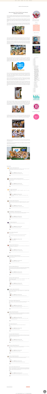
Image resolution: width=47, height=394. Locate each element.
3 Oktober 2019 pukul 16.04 (18, 205)
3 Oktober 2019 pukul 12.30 (15, 266)
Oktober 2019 (35, 67)
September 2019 (36, 68)
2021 (34, 63)
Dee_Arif (10, 232)
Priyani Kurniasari (11, 300)
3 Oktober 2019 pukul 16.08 (18, 226)
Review (22, 0)
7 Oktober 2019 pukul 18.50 (18, 317)
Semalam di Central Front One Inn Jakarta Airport (37, 80)
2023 (34, 61)
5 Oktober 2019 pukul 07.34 (16, 345)
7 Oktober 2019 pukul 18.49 (18, 305)
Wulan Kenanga (20, 393)
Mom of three (12, 183)
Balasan (11, 171)
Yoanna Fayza (10, 345)
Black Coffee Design (29, 393)
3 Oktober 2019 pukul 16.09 (18, 260)
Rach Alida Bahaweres (11, 211)
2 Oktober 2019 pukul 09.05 (13, 189)
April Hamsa (10, 266)
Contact (19, 0)
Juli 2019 (35, 82)
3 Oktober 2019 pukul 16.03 (18, 183)
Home (16, 0)
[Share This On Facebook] (28, 163)
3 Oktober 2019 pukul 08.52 (14, 232)
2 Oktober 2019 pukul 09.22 (15, 200)
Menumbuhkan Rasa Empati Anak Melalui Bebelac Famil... (36, 72)
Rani (9, 189)
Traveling (30, 0)
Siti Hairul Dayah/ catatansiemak (13, 178)
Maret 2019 (35, 85)
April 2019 (35, 84)
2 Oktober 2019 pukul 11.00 (18, 211)
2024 (34, 60)
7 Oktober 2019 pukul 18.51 (18, 350)
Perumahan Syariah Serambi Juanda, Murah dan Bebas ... (36, 74)
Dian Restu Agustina (11, 255)
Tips (24, 0)
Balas (9, 170)
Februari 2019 (36, 86)
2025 (34, 59)
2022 (34, 62)
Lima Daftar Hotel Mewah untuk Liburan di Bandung (36, 78)
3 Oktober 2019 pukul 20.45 (16, 300)
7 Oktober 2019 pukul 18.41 (18, 294)
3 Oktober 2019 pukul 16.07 (18, 216)
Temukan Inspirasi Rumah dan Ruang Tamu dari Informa (36, 70)
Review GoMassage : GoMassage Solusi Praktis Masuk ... (36, 76)
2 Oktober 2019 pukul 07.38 (20, 178)
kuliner (36, 30)
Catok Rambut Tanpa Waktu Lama (36, 55)
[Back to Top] (45, 392)
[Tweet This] (29, 163)
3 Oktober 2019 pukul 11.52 (17, 255)
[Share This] (27, 163)
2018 (34, 88)
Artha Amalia (10, 200)
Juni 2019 (35, 83)
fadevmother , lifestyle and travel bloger (23, 4)
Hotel (27, 0)
